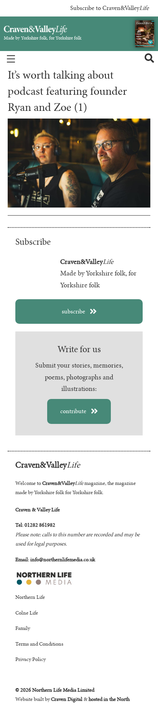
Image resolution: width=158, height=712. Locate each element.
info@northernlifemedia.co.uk (62, 559)
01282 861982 (40, 525)
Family (22, 628)
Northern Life (30, 597)
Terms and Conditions (39, 644)
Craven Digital (66, 699)
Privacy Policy (30, 659)
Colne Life (26, 612)
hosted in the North (109, 699)
